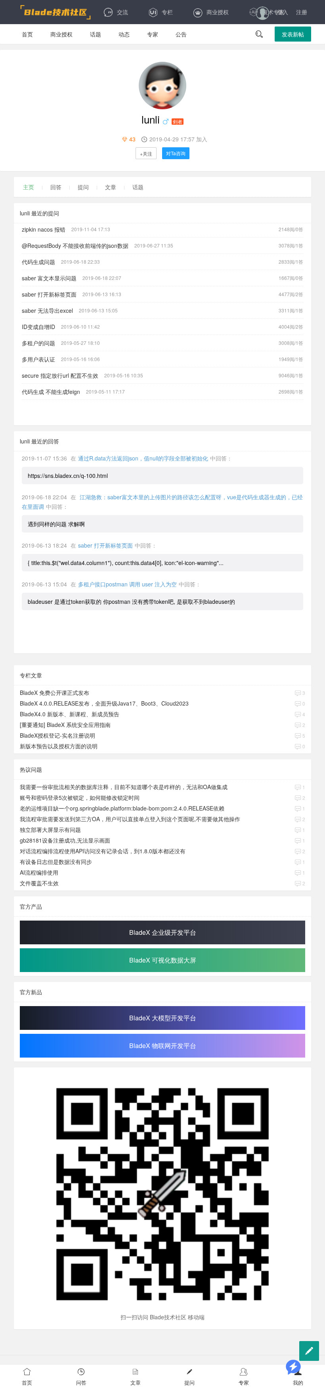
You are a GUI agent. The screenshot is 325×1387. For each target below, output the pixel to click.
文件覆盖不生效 (39, 883)
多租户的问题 (38, 343)
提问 (83, 187)
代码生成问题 (38, 262)
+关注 (146, 153)
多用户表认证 (38, 359)
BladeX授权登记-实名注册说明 (57, 735)
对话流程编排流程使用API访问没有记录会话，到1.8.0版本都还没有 (102, 851)
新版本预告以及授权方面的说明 (59, 746)
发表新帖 (293, 34)
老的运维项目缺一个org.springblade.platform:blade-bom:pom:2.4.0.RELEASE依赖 (122, 808)
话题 (95, 34)
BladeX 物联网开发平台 (162, 1045)
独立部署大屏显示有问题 (50, 829)
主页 (28, 187)
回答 (55, 187)
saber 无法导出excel (47, 310)
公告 (181, 34)
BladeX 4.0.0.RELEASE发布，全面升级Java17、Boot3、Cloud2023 (104, 703)
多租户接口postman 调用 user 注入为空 (127, 584)
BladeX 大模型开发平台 (162, 1017)
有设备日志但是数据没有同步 (56, 862)
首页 (27, 34)
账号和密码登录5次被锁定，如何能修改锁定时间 (80, 797)
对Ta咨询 (175, 153)
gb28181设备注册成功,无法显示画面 (65, 840)
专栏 (167, 12)
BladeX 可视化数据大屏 (162, 960)
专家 (152, 34)
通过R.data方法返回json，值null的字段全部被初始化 (143, 458)
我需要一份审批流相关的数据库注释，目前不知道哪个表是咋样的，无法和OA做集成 (124, 787)
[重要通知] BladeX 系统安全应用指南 (65, 725)
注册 (301, 12)
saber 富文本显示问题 (49, 278)
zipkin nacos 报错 (43, 229)
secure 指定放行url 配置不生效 (60, 375)
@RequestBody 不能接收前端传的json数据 (75, 245)
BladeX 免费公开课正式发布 (54, 692)
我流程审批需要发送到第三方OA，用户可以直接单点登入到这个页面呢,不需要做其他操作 (130, 819)
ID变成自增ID (38, 327)
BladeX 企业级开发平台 (162, 932)
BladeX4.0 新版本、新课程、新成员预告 (69, 714)
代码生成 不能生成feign (51, 392)
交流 (122, 12)
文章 (110, 187)
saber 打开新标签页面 (49, 294)
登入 (282, 12)
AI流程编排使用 (39, 872)
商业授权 (217, 12)
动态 (124, 34)
